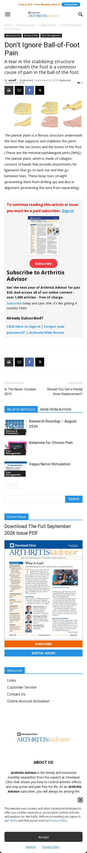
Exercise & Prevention (12, 432)
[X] (39, 90)
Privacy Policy (58, 820)
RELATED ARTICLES (21, 409)
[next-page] (14, 486)
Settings (30, 847)
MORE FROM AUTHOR (55, 409)
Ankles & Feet (47, 25)
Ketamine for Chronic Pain (51, 442)
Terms (14, 820)
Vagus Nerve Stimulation (49, 464)
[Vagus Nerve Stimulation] (15, 469)
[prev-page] (7, 486)
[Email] (19, 90)
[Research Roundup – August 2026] (15, 427)
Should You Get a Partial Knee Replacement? (65, 391)
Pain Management (51, 35)
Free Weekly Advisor (47, 4)
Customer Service (21, 687)
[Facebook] (29, 90)
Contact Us (16, 694)
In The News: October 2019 (20, 391)
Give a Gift (26, 4)
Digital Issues (43, 653)
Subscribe (70, 4)
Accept (43, 837)
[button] (80, 800)
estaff (12, 80)
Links (11, 680)
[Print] (8, 90)
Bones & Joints (26, 25)
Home (8, 25)
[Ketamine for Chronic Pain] (15, 447)
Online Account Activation (28, 701)
